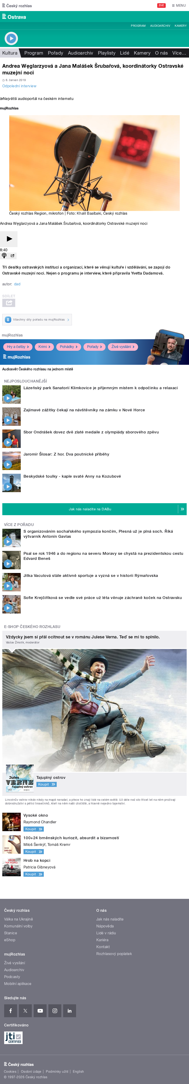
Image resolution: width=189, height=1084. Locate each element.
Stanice (10, 933)
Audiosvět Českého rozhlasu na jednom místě (37, 369)
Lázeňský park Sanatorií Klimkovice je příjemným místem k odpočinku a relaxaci (101, 388)
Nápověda (105, 926)
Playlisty (106, 53)
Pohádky (67, 347)
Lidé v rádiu (106, 933)
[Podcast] (4, 256)
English (78, 1071)
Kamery (181, 25)
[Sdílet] (12, 256)
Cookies (10, 1071)
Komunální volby (18, 926)
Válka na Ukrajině (18, 919)
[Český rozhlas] (17, 5)
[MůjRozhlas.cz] (9, 109)
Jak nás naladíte (110, 919)
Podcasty (12, 977)
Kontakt (103, 947)
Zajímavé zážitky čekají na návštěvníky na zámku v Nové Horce (84, 410)
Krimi (42, 347)
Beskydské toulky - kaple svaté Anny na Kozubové (72, 476)
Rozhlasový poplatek (114, 954)
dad (17, 284)
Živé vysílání (121, 347)
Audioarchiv (160, 25)
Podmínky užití (57, 1071)
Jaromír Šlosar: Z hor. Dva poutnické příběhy (66, 454)
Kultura (10, 53)
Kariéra (102, 940)
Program (138, 25)
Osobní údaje (31, 1071)
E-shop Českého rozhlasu (32, 627)
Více (179, 53)
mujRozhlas (12, 335)
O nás (161, 53)
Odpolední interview (19, 86)
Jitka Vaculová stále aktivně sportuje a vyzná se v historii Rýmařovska (91, 575)
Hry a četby (16, 347)
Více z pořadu (19, 525)
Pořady (55, 53)
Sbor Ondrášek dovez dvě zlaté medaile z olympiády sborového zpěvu (91, 432)
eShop (9, 940)
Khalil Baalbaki (89, 213)
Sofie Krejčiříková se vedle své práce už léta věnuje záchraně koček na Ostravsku (103, 597)
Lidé (124, 53)
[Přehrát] (9, 239)
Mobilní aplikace (18, 984)
